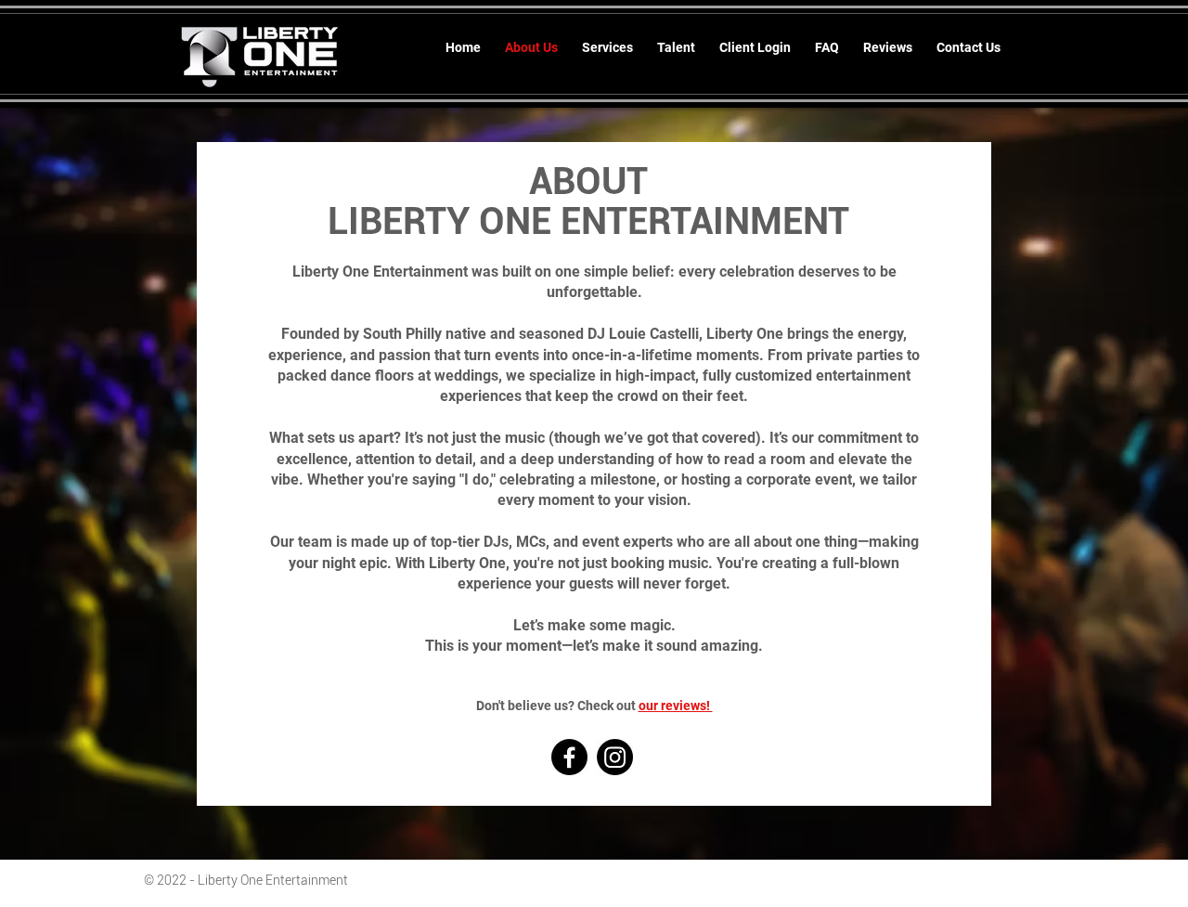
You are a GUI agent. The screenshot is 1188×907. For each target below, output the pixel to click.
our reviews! (676, 705)
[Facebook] (569, 757)
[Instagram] (615, 757)
